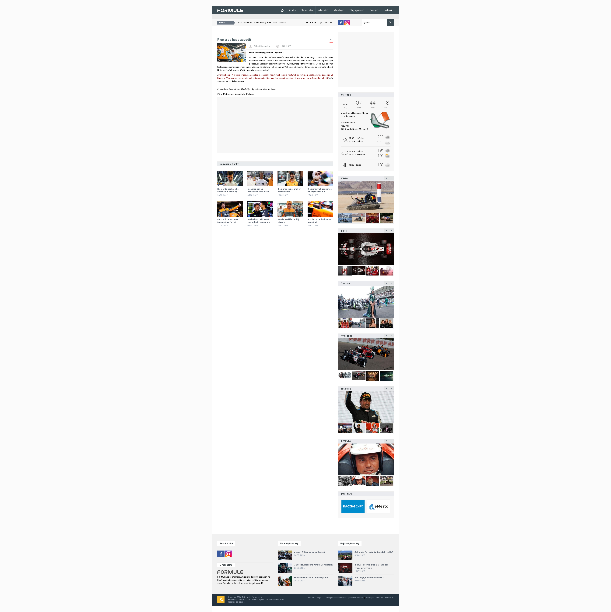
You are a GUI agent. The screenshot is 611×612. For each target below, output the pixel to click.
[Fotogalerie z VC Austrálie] (375, 249)
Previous (334, 196)
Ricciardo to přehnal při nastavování (289, 190)
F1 (331, 39)
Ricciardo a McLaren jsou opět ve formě (228, 220)
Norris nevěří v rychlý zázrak (288, 220)
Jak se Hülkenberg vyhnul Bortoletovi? (313, 565)
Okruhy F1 (374, 10)
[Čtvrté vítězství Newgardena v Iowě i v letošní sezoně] (366, 354)
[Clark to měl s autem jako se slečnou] (366, 459)
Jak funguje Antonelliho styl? (369, 577)
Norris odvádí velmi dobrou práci (311, 577)
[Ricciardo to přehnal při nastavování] (290, 178)
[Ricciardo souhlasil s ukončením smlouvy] (230, 178)
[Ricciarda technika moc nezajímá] (320, 209)
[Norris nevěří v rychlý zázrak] (290, 209)
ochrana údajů (314, 598)
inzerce (379, 598)
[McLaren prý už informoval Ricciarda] (260, 178)
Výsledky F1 (339, 10)
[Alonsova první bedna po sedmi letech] (366, 407)
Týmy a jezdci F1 (357, 10)
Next (397, 196)
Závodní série (307, 10)
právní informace (355, 598)
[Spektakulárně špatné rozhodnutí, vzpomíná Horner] (260, 209)
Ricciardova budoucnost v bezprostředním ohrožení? (320, 192)
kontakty (389, 598)
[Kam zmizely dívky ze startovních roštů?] (366, 302)
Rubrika (292, 10)
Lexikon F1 (388, 10)
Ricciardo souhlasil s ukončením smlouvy (228, 190)
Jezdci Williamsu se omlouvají (309, 552)
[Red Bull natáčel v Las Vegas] (373, 197)
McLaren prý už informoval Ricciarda (258, 190)
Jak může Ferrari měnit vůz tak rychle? (374, 552)
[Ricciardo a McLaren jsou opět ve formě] (230, 209)
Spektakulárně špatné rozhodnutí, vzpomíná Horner (258, 222)
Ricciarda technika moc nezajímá (320, 220)
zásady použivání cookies (334, 598)
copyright (370, 598)
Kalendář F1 (323, 10)
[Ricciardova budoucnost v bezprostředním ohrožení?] (320, 178)
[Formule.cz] (230, 10)
